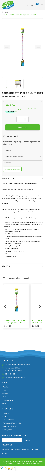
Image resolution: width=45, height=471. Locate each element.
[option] (22, 47)
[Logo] (8, 5)
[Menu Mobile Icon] (42, 5)
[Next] (40, 306)
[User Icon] (32, 5)
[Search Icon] (28, 5)
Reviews (6, 266)
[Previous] (5, 306)
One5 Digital (36, 463)
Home (6, 12)
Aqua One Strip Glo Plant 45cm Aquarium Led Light (14, 321)
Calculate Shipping (12, 169)
